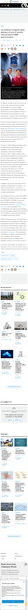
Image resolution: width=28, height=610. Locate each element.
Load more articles (14, 386)
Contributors (18, 556)
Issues (16, 553)
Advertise (3, 556)
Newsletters (5, 9)
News (2, 26)
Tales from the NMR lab (6, 334)
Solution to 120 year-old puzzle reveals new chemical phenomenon (20, 307)
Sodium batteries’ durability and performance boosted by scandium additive (6, 454)
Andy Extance (18, 315)
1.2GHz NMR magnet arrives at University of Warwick (7, 306)
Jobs (11, 9)
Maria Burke (6, 40)
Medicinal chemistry (7, 258)
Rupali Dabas (21, 523)
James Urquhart (5, 496)
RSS (15, 558)
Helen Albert (4, 464)
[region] (13, 595)
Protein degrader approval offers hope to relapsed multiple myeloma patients (20, 367)
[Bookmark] (15, 48)
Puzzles (23, 9)
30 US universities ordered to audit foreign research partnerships (6, 518)
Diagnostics (5, 255)
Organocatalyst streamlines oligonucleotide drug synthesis (20, 517)
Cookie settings (13, 605)
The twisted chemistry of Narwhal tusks (20, 451)
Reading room (17, 9)
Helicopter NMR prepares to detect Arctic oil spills (20, 336)
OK (13, 601)
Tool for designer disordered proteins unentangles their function (6, 487)
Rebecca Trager (19, 458)
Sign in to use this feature (20, 42)
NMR (16, 258)
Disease (13, 255)
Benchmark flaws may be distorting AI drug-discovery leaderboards (7, 365)
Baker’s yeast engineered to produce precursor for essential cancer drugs (20, 487)
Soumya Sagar (18, 496)
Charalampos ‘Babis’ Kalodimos (17, 128)
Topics (2, 558)
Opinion (4, 331)
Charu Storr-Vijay (5, 373)
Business (17, 360)
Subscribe (3, 553)
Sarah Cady (7, 339)
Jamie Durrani (4, 313)
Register (17, 420)
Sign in (10, 420)
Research (17, 301)
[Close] (24, 582)
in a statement (11, 232)
